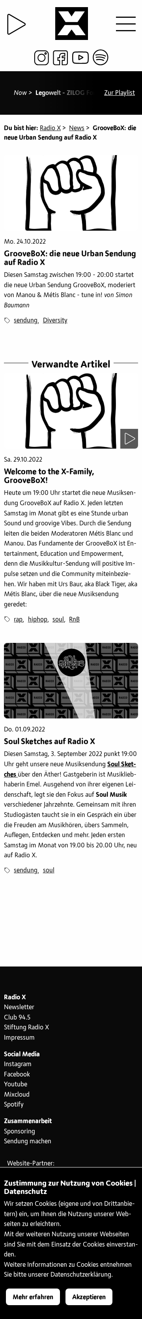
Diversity (55, 320)
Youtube (15, 1084)
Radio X (50, 128)
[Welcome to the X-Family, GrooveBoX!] (71, 411)
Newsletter (19, 1007)
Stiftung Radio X (26, 1027)
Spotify (14, 1105)
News (76, 128)
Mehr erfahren (33, 1297)
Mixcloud (17, 1095)
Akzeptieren (89, 1297)
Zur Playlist (119, 93)
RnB (74, 619)
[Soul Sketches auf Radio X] (71, 680)
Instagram (18, 1064)
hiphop (37, 619)
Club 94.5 (17, 1017)
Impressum (19, 1038)
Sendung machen (27, 1141)
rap (18, 619)
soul (58, 619)
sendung (25, 320)
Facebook (17, 1074)
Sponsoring (19, 1131)
